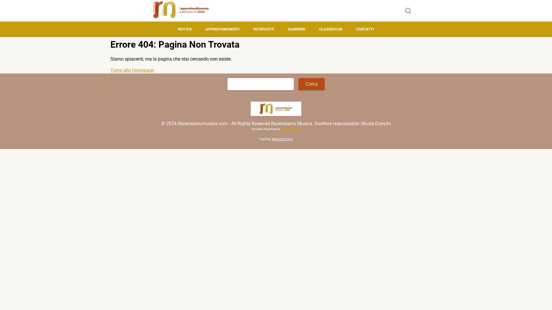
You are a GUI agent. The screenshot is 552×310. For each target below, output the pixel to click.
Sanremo (296, 29)
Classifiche (330, 29)
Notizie (185, 29)
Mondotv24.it (282, 139)
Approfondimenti (222, 29)
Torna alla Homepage (132, 70)
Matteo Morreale (291, 129)
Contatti (365, 29)
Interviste (263, 29)
